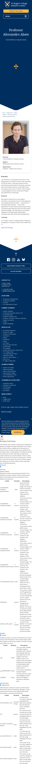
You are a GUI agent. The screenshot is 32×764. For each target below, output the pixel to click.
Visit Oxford (6, 390)
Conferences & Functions (11, 380)
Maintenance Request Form (16, 266)
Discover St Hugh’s (8, 332)
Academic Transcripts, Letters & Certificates (14, 318)
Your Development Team (9, 375)
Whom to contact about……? (10, 357)
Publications (6, 339)
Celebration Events (8, 383)
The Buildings (6, 348)
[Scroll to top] (16, 254)
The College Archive (8, 352)
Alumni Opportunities (8, 376)
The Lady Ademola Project (10, 304)
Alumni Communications (9, 371)
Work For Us (6, 359)
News (4, 397)
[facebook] (8, 261)
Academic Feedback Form (10, 316)
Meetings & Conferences (9, 385)
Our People (6, 343)
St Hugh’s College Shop (9, 361)
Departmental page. (7, 227)
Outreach (5, 302)
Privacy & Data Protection (10, 345)
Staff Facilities (7, 346)
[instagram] (13, 261)
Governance (6, 336)
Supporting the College (9, 373)
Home (3, 112)
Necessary (2, 469)
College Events (7, 399)
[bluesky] (23, 261)
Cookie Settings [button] (6, 432)
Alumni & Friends (8, 364)
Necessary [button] (3, 465)
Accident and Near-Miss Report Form (13, 313)
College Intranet (16, 271)
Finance (5, 322)
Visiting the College (8, 355)
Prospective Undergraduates (10, 299)
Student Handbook (8, 311)
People (15, 112)
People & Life (9, 112)
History (5, 337)
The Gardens (6, 388)
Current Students (8, 308)
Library (5, 341)
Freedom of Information (9, 334)
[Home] (7, 7)
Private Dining (6, 387)
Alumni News (6, 401)
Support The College (16, 11)
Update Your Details (8, 367)
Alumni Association (8, 369)
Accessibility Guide (8, 315)
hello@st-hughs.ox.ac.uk (9, 291)
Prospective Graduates (9, 301)
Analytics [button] (2, 633)
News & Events (7, 394)
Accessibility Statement (9, 330)
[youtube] (18, 261)
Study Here (5, 296)
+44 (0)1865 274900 (8, 289)
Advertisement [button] (4, 683)
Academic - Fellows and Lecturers (9, 114)
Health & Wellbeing (8, 323)
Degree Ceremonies (8, 320)
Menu (7, 16)
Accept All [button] (18, 432)
